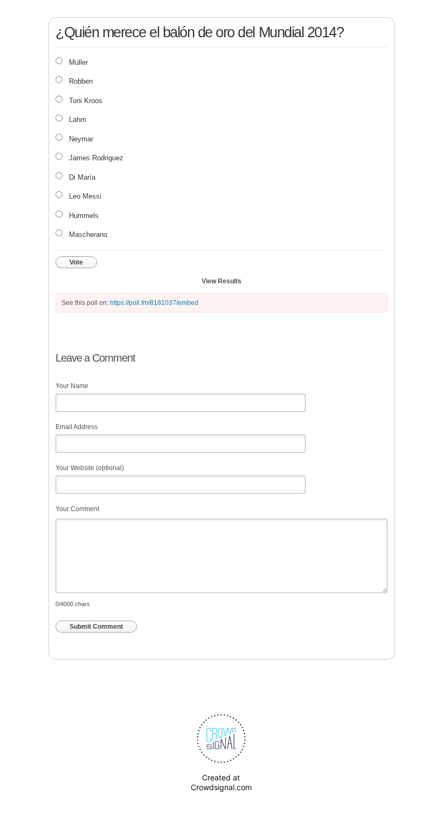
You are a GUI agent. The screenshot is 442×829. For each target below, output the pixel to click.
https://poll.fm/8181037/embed (154, 303)
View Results (221, 281)
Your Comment (77, 509)
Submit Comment (96, 626)
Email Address (77, 427)
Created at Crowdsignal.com (221, 782)
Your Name (72, 386)
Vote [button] (76, 262)
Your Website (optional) (90, 468)
